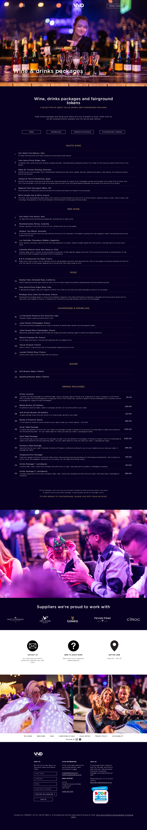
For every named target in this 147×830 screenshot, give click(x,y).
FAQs (52, 736)
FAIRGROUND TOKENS (112, 132)
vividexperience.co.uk (70, 773)
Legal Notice (85, 736)
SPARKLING (56, 132)
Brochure (41, 736)
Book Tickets (116, 6)
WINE (31, 132)
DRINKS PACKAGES (82, 132)
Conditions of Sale (67, 736)
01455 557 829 (67, 791)
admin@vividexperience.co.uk (101, 782)
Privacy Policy (101, 736)
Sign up (43, 799)
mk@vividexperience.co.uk (71, 775)
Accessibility (117, 736)
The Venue (28, 736)
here (75, 769)
